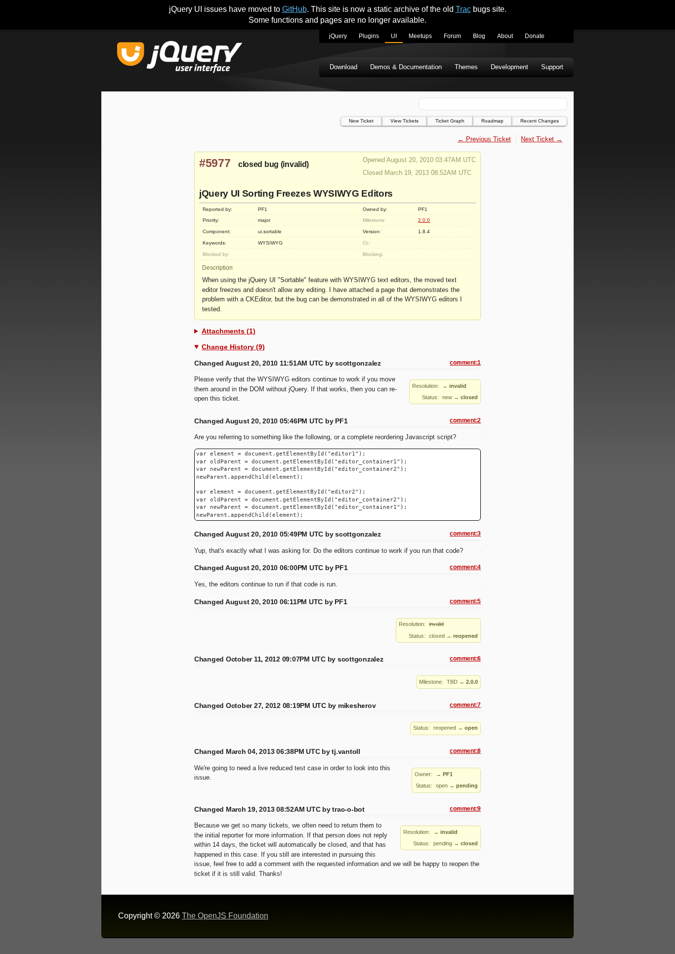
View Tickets (404, 121)
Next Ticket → (541, 139)
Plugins (369, 36)
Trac (463, 9)
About (505, 36)
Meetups (420, 36)
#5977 (215, 163)
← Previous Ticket (484, 139)
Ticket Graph (449, 121)
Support (552, 67)
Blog (479, 36)
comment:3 (465, 533)
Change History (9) (233, 347)
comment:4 (465, 567)
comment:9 (465, 808)
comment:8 (465, 750)
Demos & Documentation (406, 67)
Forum (452, 36)
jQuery (338, 36)
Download (343, 67)
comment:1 (465, 362)
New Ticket (361, 121)
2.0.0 (424, 220)
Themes (466, 67)
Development (509, 67)
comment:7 (465, 705)
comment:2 (465, 420)
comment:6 (465, 658)
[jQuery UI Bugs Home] (179, 58)
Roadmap (492, 121)
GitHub (294, 9)
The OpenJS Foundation (225, 916)
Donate (535, 36)
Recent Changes (539, 121)
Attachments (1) (228, 331)
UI (394, 36)
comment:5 (465, 601)
